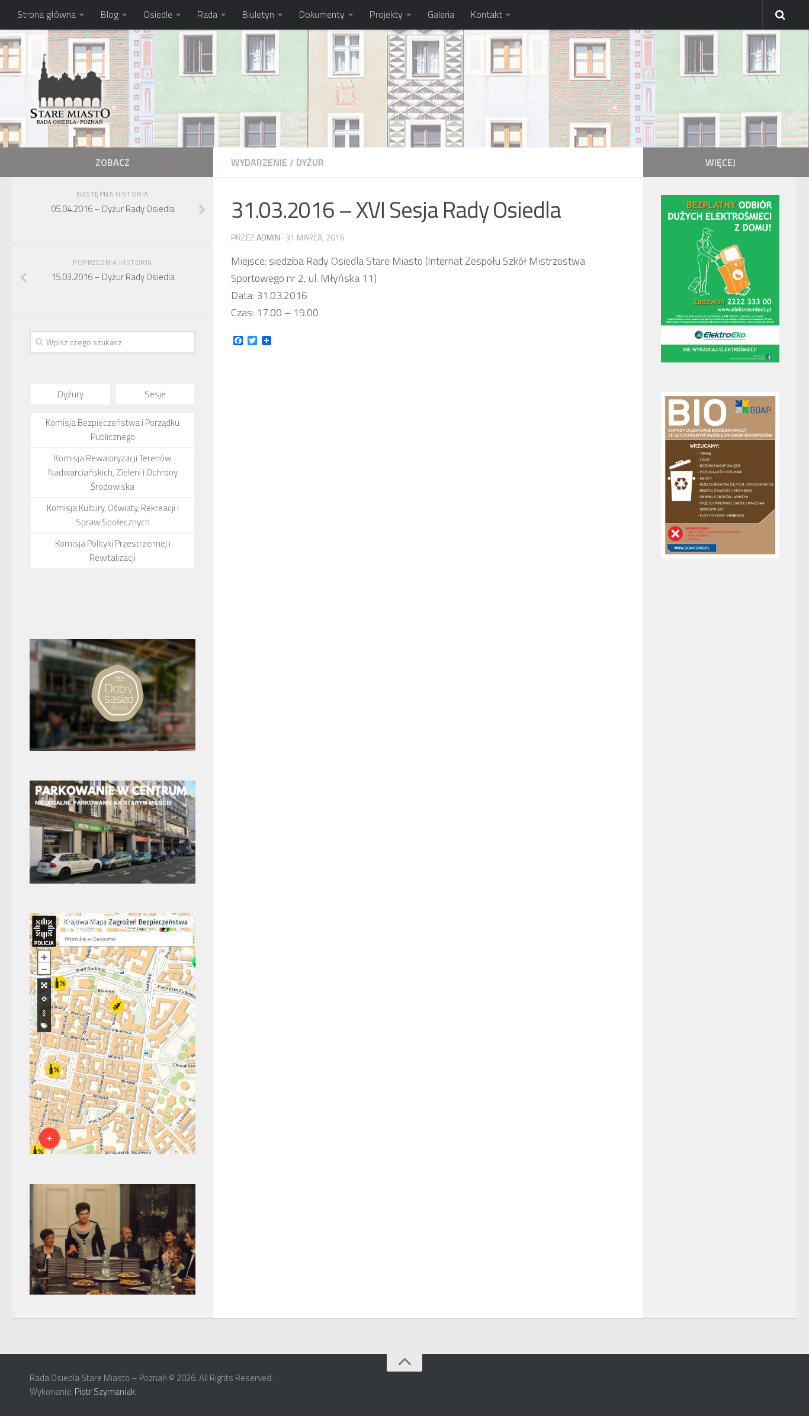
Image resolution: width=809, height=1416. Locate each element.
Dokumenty (322, 14)
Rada (207, 14)
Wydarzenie (259, 162)
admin (268, 237)
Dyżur (310, 162)
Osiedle (157, 14)
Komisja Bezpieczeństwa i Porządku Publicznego (112, 430)
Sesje (155, 394)
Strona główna (46, 14)
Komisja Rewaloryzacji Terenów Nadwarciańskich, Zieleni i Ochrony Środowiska (113, 472)
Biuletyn (258, 14)
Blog (109, 14)
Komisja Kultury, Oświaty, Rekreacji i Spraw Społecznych (113, 515)
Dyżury (70, 394)
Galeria (441, 14)
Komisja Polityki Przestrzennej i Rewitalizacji (113, 550)
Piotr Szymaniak (105, 1391)
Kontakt (486, 14)
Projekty (386, 14)
